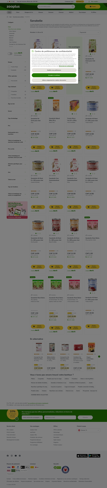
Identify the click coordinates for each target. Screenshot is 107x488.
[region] (54, 66)
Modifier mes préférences (54, 70)
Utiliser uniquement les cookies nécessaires (54, 80)
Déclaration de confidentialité (66, 66)
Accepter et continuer (54, 75)
